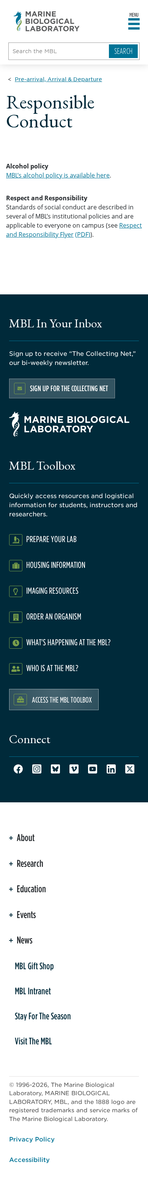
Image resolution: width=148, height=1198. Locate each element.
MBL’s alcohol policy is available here (58, 175)
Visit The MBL (33, 1041)
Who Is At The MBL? (52, 668)
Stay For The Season (43, 1016)
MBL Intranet (33, 991)
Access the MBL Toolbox (62, 699)
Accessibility (29, 1159)
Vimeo (74, 769)
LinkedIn (111, 769)
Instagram (36, 769)
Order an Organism (53, 616)
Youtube (92, 769)
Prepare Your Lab (51, 539)
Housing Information (55, 564)
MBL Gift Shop (34, 966)
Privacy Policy (32, 1139)
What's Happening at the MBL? (68, 642)
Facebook (18, 769)
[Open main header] (134, 24)
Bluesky (55, 769)
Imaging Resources (52, 590)
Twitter (129, 769)
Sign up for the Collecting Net (69, 388)
